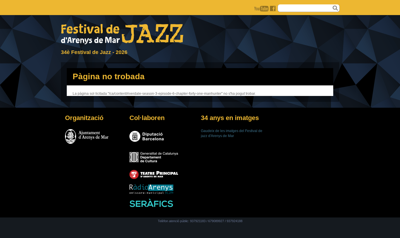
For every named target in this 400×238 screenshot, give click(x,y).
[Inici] (122, 43)
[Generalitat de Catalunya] (153, 164)
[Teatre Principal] (153, 179)
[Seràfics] (151, 206)
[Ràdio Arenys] (151, 193)
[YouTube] (262, 8)
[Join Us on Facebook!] (273, 8)
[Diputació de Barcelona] (146, 143)
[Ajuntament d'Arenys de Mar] (86, 143)
